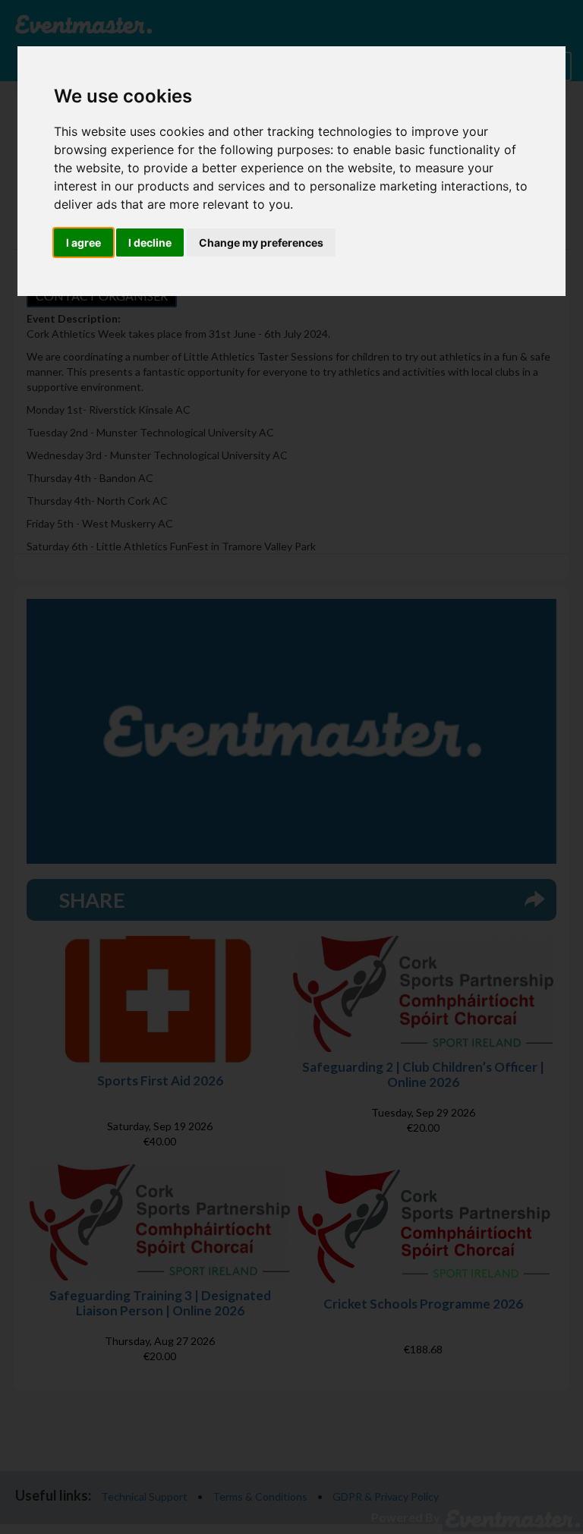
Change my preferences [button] (261, 242)
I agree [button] (83, 242)
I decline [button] (150, 242)
